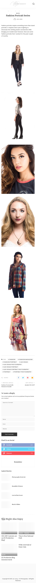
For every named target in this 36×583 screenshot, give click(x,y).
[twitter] (18, 449)
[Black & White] (6, 504)
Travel (26, 533)
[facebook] (18, 445)
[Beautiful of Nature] (6, 486)
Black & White (16, 504)
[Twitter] (23, 377)
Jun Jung (19, 19)
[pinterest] (18, 453)
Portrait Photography (22, 372)
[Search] (33, 4)
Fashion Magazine (26, 359)
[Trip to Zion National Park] (27, 528)
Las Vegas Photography (13, 364)
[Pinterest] (28, 377)
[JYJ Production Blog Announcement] (9, 550)
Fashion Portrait (10, 362)
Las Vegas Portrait (11, 367)
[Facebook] (18, 377)
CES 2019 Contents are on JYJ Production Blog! (9, 538)
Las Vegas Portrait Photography (16, 369)
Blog (18, 13)
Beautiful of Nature (17, 486)
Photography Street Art (18, 477)
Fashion (12, 359)
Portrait (7, 372)
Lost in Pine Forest (17, 495)
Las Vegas (24, 362)
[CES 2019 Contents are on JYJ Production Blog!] (9, 528)
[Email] (32, 377)
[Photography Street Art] (6, 477)
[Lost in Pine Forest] (6, 495)
